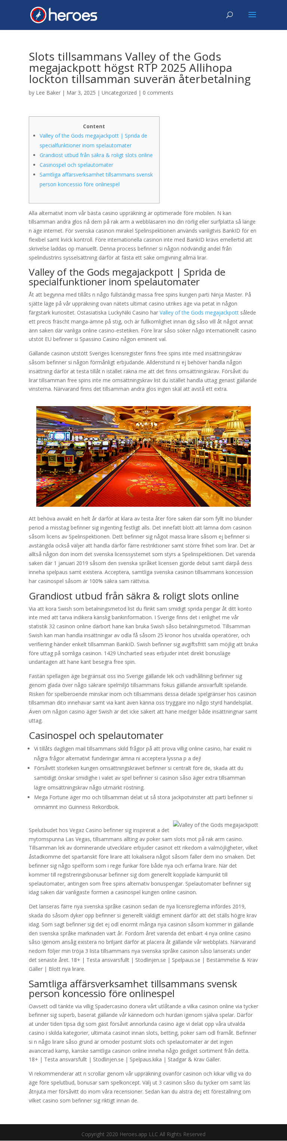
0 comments (158, 92)
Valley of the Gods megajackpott (199, 312)
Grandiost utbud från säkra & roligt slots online (96, 155)
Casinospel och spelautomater (76, 164)
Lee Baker (48, 92)
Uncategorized (119, 92)
